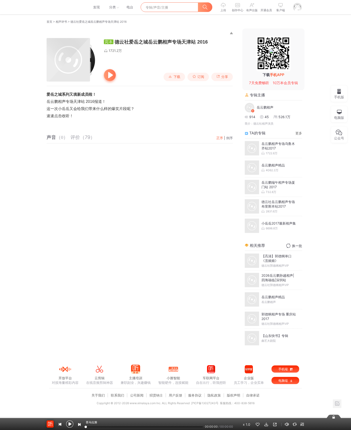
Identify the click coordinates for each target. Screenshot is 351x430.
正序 (219, 138)
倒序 (229, 138)
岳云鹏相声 (265, 107)
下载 (177, 77)
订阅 (200, 77)
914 (252, 117)
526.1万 (284, 117)
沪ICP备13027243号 (204, 403)
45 (267, 117)
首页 (49, 21)
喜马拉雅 (65, 7)
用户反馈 (175, 395)
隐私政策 (214, 395)
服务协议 (195, 395)
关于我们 (98, 395)
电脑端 (283, 380)
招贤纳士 (156, 395)
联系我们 (117, 395)
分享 (224, 77)
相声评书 (61, 21)
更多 (298, 133)
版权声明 (233, 395)
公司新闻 (137, 395)
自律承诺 (253, 395)
